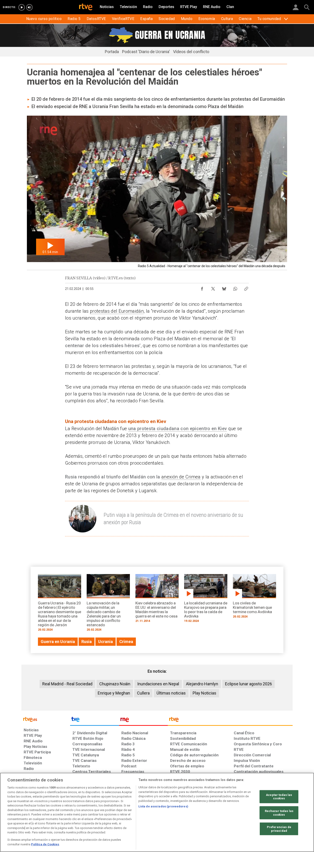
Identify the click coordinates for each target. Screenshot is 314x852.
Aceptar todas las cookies (279, 796)
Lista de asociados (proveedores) (163, 806)
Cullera (143, 693)
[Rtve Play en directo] (21, 7)
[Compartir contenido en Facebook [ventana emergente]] (202, 287)
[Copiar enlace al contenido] (246, 287)
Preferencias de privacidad (279, 828)
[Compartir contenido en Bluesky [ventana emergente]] (224, 287)
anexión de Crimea (181, 477)
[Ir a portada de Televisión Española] (94, 720)
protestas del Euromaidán (117, 311)
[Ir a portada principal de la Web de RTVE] (45, 719)
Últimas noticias (171, 693)
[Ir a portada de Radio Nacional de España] (143, 720)
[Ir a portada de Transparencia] (230, 720)
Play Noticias (204, 693)
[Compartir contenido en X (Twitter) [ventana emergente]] (213, 287)
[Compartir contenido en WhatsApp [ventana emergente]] (235, 287)
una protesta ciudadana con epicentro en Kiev (177, 428)
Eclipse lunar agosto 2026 (248, 683)
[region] (157, 812)
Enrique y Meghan (114, 693)
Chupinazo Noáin (114, 683)
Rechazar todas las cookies (279, 812)
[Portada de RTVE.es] (85, 7)
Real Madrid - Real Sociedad (67, 683)
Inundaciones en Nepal (158, 683)
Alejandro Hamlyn (202, 683)
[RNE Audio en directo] (29, 7)
